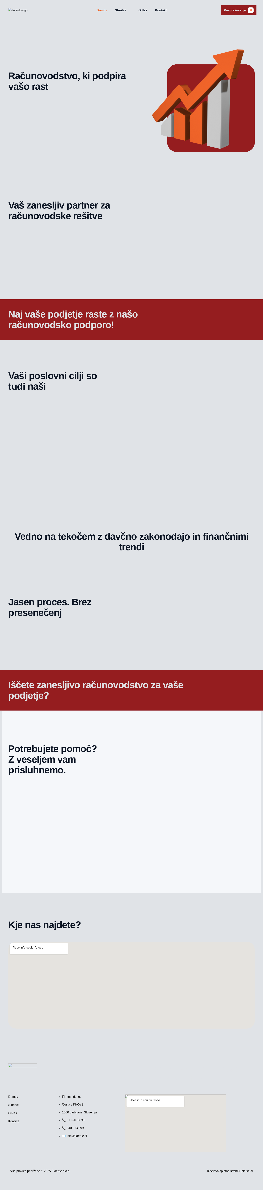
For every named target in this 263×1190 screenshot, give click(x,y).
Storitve (120, 10)
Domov (102, 10)
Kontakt (161, 10)
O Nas (142, 10)
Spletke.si (246, 1171)
